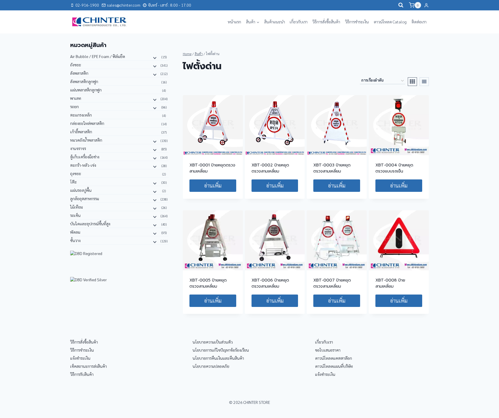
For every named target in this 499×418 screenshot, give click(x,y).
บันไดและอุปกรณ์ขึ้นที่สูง (90, 223)
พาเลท (75, 98)
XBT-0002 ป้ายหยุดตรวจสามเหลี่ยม (270, 168)
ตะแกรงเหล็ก (81, 114)
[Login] (426, 5)
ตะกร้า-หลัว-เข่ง (83, 165)
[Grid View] (412, 81)
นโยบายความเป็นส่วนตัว (213, 341)
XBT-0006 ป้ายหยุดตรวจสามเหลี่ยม (270, 283)
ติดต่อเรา (419, 21)
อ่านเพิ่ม (212, 185)
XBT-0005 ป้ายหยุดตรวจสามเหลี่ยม (208, 283)
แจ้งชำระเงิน (80, 358)
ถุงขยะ (75, 173)
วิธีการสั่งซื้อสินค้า (326, 21)
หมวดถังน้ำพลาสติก (86, 140)
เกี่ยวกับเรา (299, 21)
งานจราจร (78, 148)
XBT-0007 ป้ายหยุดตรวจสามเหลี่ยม (332, 283)
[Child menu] (154, 57)
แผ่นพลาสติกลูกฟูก (86, 89)
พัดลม (75, 232)
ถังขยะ (75, 64)
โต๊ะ (73, 181)
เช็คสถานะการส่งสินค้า (88, 366)
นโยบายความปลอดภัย (211, 366)
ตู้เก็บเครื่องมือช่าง (84, 156)
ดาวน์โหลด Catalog (390, 21)
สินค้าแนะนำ (274, 21)
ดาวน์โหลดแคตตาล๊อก (333, 358)
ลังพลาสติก (79, 73)
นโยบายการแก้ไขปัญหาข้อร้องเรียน (221, 350)
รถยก (74, 106)
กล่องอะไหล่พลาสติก (87, 123)
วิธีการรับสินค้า (82, 374)
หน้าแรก (234, 21)
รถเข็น (75, 215)
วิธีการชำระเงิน (357, 21)
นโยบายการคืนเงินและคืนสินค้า (218, 358)
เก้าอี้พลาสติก (81, 131)
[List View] (424, 81)
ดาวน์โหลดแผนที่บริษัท (334, 366)
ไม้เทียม (76, 206)
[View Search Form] (401, 5)
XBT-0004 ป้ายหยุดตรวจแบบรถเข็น (394, 168)
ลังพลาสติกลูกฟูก (84, 81)
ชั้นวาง (75, 240)
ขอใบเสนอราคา (327, 350)
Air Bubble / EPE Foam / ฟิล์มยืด (97, 56)
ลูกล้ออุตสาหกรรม (84, 198)
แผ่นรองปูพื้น (81, 190)
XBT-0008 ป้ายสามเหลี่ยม (390, 283)
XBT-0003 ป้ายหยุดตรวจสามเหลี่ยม (332, 168)
